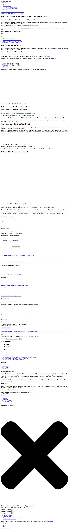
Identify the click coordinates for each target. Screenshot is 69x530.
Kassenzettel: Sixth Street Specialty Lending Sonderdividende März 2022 (14, 285)
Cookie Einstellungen (5, 528)
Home (4, 4)
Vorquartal (52, 58)
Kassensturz (5, 368)
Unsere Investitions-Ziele (11, 8)
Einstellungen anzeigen (23, 521)
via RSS (5, 349)
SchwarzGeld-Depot (25, 28)
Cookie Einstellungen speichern (36, 521)
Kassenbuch (5, 367)
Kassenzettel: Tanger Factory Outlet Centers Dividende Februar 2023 (19, 255)
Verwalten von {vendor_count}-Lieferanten (12, 517)
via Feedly (6, 344)
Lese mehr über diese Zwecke (9, 519)
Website (2, 321)
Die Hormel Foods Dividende (9, 38)
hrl (27, 331)
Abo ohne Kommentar (12, 325)
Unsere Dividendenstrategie (12, 7)
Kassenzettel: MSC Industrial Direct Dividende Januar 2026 (16, 358)
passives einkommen (32, 331)
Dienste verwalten (7, 516)
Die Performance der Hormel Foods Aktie (12, 40)
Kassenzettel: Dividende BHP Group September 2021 (11, 296)
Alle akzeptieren (4, 521)
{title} (4, 523)
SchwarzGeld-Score (17, 148)
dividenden (15, 331)
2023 (2, 331)
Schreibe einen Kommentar (33, 19)
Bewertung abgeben (5, 228)
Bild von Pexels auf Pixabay (32, 336)
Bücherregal (5, 366)
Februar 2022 (6, 64)
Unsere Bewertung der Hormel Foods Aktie (12, 41)
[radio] (35, 221)
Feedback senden (16, 247)
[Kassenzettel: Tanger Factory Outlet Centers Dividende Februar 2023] (3, 254)
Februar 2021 (6, 65)
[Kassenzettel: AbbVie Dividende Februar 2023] (3, 260)
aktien (6, 331)
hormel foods (23, 331)
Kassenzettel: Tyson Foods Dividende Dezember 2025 (11, 274)
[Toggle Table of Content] (2, 36)
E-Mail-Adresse (4, 319)
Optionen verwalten (7, 515)
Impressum (5, 399)
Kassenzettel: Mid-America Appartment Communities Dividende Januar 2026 (19, 357)
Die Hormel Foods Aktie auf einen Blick (11, 42)
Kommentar (3, 314)
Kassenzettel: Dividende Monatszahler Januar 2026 (14, 355)
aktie (4, 331)
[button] (34, 455)
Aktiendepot (5, 9)
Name (2, 316)
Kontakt (5, 398)
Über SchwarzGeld (7, 6)
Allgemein (5, 364)
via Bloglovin (7, 347)
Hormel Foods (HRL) (7, 127)
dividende (10, 331)
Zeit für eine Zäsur (7, 354)
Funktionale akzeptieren (13, 521)
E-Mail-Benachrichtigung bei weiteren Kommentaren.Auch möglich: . (13, 325)
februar (19, 331)
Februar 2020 (6, 66)
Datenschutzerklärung (8, 400)
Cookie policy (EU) (7, 401)
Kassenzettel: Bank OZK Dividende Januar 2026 (13, 359)
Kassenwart (3, 19)
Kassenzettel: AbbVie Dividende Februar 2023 (15, 262)
